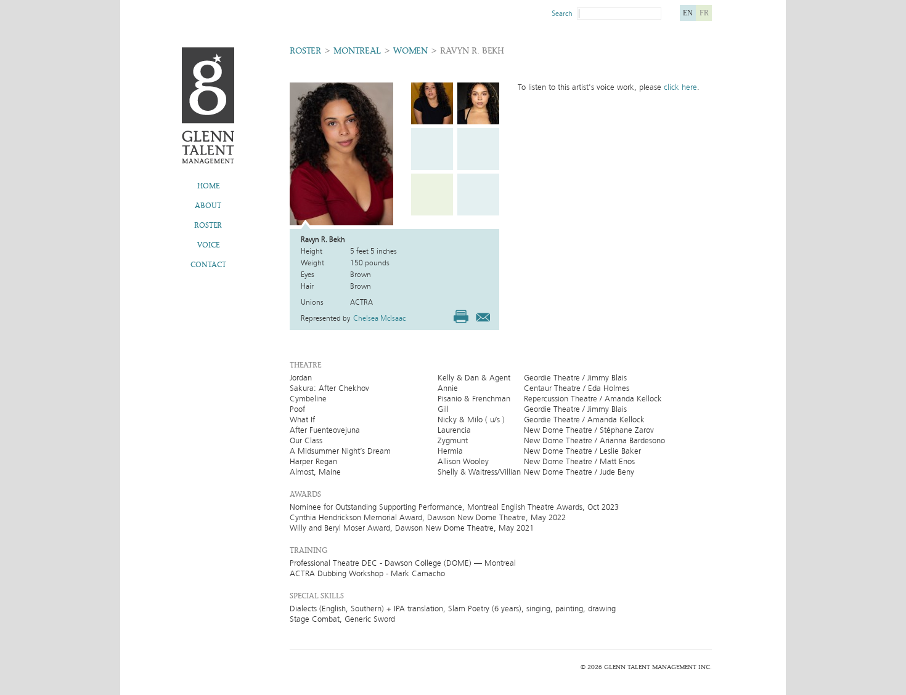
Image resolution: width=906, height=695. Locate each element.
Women (410, 51)
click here (680, 87)
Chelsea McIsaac (379, 318)
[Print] (461, 316)
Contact (208, 264)
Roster (208, 225)
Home (208, 186)
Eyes (307, 274)
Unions (312, 302)
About (208, 205)
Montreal (357, 51)
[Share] (482, 315)
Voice (208, 245)
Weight (312, 263)
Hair (307, 286)
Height (311, 251)
